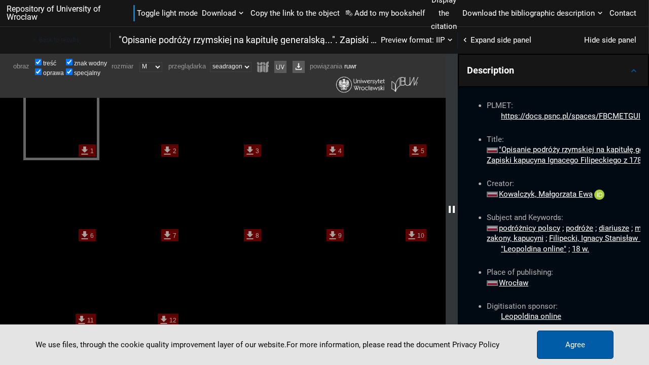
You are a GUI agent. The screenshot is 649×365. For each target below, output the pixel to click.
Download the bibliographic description (528, 13)
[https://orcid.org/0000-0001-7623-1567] (599, 194)
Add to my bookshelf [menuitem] (389, 13)
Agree (575, 344)
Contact (622, 13)
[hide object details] (452, 209)
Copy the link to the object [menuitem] (295, 13)
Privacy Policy (475, 344)
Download (219, 13)
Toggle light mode (167, 13)
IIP (440, 40)
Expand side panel (501, 40)
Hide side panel (610, 40)
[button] (553, 70)
